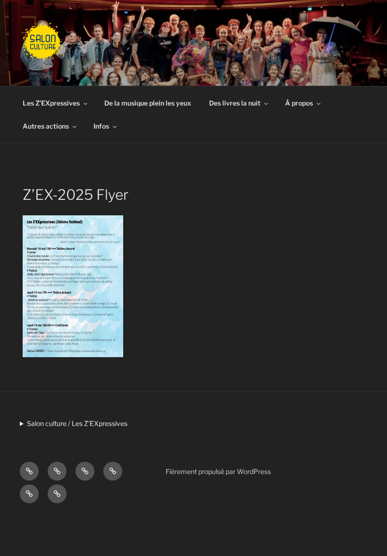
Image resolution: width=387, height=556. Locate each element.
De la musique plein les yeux (147, 103)
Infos (101, 126)
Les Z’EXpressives (51, 103)
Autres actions (46, 126)
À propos (299, 103)
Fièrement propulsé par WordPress (218, 471)
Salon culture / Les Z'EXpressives (77, 423)
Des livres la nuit (235, 103)
